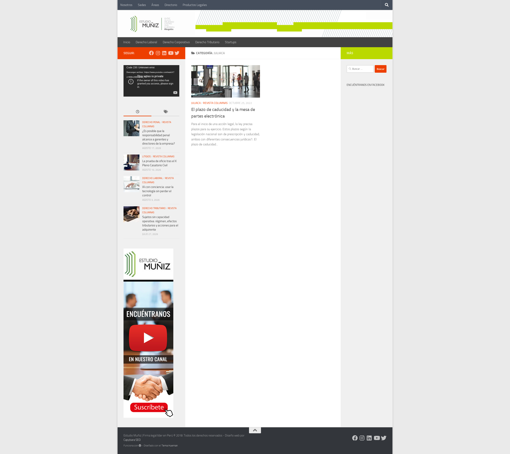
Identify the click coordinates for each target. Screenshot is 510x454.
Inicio (126, 42)
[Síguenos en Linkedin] (164, 53)
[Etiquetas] (165, 112)
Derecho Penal (151, 122)
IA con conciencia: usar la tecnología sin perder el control (158, 191)
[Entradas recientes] (137, 112)
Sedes (142, 5)
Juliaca (196, 103)
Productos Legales (195, 5)
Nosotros (126, 5)
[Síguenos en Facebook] (151, 53)
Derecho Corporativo (176, 42)
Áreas (155, 5)
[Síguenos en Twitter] (177, 53)
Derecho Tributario (207, 42)
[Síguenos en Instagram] (157, 53)
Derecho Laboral (146, 42)
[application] (151, 81)
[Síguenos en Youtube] (170, 53)
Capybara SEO (132, 440)
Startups (230, 42)
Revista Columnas (215, 103)
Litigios (146, 156)
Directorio (171, 5)
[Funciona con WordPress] (140, 445)
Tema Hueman (170, 445)
